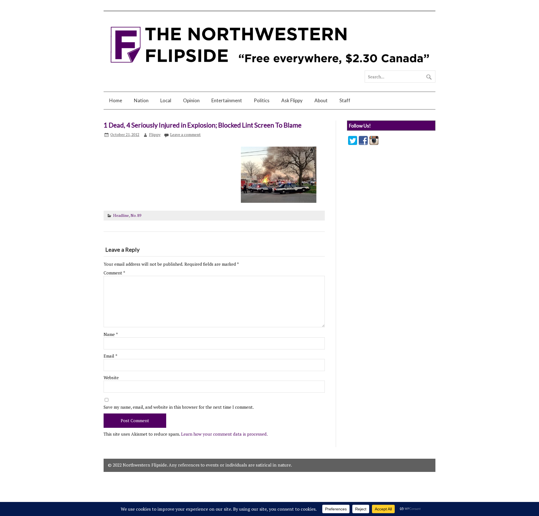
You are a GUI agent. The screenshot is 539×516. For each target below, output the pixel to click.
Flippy (155, 134)
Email (110, 356)
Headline (121, 215)
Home (115, 100)
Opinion (191, 100)
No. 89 (136, 215)
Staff (344, 100)
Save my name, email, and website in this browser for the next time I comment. (179, 407)
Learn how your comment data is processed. (224, 434)
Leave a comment (185, 134)
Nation (141, 100)
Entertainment (226, 100)
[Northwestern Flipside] (269, 68)
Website (111, 378)
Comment (114, 273)
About (321, 100)
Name (111, 334)
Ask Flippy (292, 100)
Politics (262, 100)
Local (165, 100)
